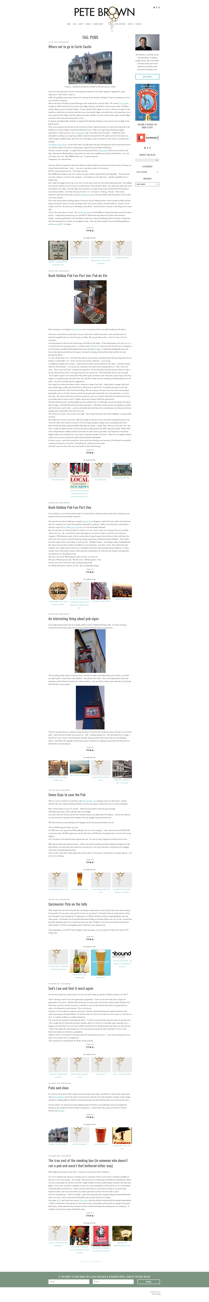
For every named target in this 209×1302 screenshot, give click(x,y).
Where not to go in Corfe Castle (69, 46)
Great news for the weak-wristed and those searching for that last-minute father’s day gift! (79, 493)
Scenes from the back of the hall (79, 257)
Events (130, 24)
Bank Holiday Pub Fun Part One (69, 507)
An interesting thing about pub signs (73, 618)
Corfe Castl (123, 103)
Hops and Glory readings (79, 1144)
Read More (147, 76)
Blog (75, 24)
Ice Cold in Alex (100, 977)
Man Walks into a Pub (70, 527)
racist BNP (58, 224)
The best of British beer (100, 1144)
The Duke (84, 1200)
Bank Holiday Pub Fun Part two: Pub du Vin (77, 275)
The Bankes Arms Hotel (57, 144)
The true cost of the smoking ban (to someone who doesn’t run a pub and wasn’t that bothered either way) (88, 1163)
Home (69, 24)
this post (61, 1110)
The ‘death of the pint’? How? (79, 889)
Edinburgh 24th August (122, 599)
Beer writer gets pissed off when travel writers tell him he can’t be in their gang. (101, 260)
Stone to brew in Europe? (58, 480)
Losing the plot (100, 1074)
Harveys (128, 343)
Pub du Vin (77, 329)
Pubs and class (58, 1087)
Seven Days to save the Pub (67, 794)
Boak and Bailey (58, 1097)
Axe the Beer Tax (89, 801)
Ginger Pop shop (84, 212)
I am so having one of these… (122, 478)
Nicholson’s (80, 133)
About (81, 24)
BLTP (59, 1200)
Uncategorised (64, 42)
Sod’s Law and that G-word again (70, 988)
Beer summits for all (101, 480)
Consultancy (98, 24)
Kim (159, 1294)
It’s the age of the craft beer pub (101, 601)
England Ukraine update (122, 257)
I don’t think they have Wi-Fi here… (79, 775)
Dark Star (96, 346)
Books (88, 24)
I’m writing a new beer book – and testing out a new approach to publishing (122, 964)
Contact (139, 24)
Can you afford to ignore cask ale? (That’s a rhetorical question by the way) (79, 1250)
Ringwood (103, 150)
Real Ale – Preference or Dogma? (122, 1074)
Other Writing (120, 24)
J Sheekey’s (85, 194)
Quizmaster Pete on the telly (67, 904)
